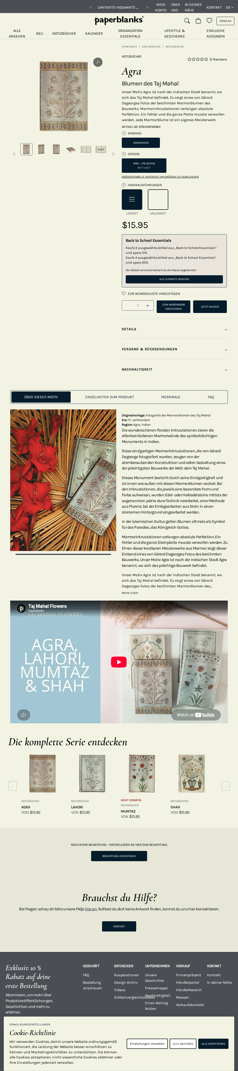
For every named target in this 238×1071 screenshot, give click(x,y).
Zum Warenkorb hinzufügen (173, 306)
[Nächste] (147, 7)
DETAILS (129, 329)
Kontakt (214, 7)
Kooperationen (126, 975)
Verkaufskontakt (188, 1005)
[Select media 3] (56, 149)
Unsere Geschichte (154, 978)
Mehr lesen (130, 593)
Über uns (175, 7)
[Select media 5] (86, 149)
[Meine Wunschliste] (209, 21)
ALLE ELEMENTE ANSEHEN (174, 279)
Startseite (129, 46)
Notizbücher (64, 33)
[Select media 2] (41, 149)
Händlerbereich (188, 990)
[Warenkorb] (198, 21)
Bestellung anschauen (92, 985)
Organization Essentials (130, 33)
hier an (91, 909)
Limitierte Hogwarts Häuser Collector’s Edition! (119, 7)
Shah (175, 807)
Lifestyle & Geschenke (174, 33)
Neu (39, 33)
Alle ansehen (17, 33)
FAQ (86, 975)
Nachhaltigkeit (157, 995)
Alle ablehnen (183, 1043)
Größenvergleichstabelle (126, 997)
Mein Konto (160, 7)
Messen (182, 997)
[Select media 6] (101, 149)
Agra (25, 807)
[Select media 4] (71, 149)
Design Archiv (126, 982)
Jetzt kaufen (210, 306)
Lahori (77, 807)
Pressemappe (156, 988)
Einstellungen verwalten (147, 1043)
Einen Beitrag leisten (156, 1006)
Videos (119, 990)
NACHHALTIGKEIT (137, 369)
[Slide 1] (63, 554)
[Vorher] (91, 7)
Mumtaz (128, 811)
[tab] (41, 397)
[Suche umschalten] (187, 21)
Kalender (94, 33)
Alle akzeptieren (213, 1043)
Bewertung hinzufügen (119, 856)
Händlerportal (187, 982)
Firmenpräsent (188, 975)
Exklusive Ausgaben (216, 33)
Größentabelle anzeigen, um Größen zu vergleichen (160, 176)
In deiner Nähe (193, 7)
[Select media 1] (26, 149)
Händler (225, 21)
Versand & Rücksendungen (149, 349)
